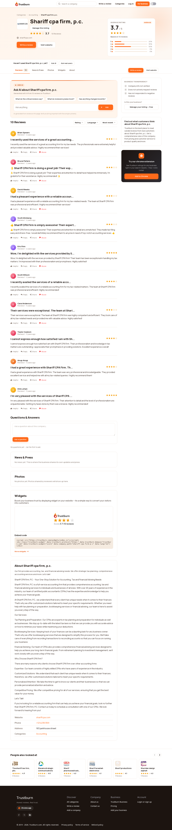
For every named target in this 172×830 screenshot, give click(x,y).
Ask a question (20, 439)
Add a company (73, 810)
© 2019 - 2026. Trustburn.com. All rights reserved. (38, 825)
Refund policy (97, 825)
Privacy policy (67, 825)
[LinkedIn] (30, 815)
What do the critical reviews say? (29, 99)
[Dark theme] (153, 3)
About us (94, 802)
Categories (119, 4)
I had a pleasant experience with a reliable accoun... (42, 196)
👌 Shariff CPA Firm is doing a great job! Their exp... (41, 168)
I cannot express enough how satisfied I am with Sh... (42, 339)
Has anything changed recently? (92, 99)
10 (69, 523)
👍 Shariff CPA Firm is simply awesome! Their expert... (43, 225)
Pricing (114, 806)
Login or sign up (144, 802)
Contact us (95, 806)
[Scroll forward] (160, 755)
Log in (131, 4)
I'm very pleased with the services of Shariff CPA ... (41, 396)
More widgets (20, 551)
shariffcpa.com (43, 717)
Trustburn (25, 797)
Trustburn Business (119, 802)
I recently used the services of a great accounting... (42, 139)
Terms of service (82, 825)
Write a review (105, 4)
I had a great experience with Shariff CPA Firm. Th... (41, 367)
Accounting (33, 15)
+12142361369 (42, 722)
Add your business (119, 810)
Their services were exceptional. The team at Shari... (42, 310)
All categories (73, 802)
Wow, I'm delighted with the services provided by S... (42, 253)
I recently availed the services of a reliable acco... (40, 282)
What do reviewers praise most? (60, 99)
